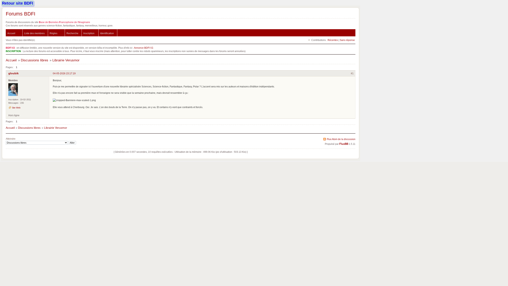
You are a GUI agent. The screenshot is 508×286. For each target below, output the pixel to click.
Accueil (11, 33)
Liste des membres (34, 33)
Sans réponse (347, 40)
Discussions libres (34, 60)
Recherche (72, 33)
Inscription (88, 33)
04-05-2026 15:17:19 (64, 73)
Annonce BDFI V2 (143, 47)
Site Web (16, 107)
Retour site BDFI (17, 3)
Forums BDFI (20, 13)
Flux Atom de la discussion (341, 139)
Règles (53, 33)
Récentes (333, 40)
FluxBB (343, 144)
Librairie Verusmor (66, 60)
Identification (107, 33)
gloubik (13, 73)
